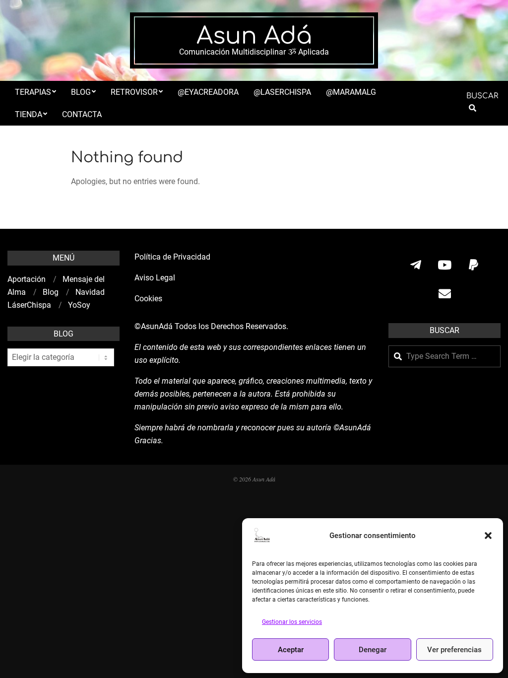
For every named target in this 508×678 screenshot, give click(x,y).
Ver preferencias (454, 649)
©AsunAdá (153, 326)
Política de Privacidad (172, 257)
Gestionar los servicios (292, 621)
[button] (488, 536)
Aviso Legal (154, 277)
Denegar (372, 649)
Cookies (149, 298)
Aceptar (291, 649)
